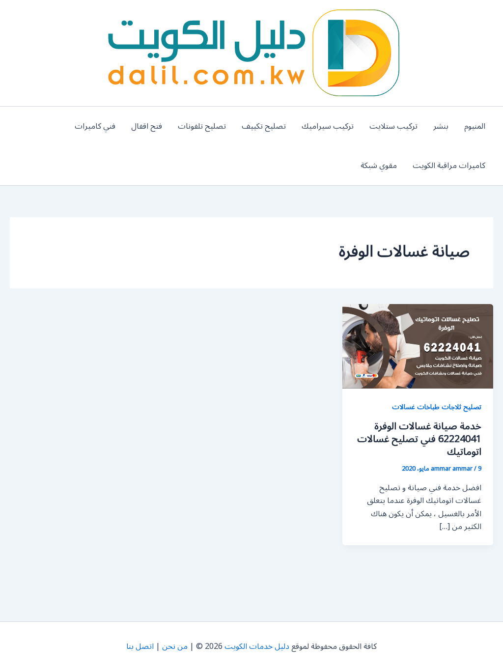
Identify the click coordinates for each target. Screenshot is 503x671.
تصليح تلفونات (202, 126)
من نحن (175, 646)
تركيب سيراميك (328, 126)
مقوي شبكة (379, 165)
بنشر (440, 126)
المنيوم (474, 126)
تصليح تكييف (264, 126)
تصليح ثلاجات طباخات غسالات (436, 407)
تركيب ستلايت (393, 126)
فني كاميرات (95, 126)
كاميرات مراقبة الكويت (449, 165)
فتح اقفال (146, 126)
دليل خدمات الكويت (256, 646)
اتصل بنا (140, 646)
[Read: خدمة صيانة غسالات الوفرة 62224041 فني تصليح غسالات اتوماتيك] (417, 345)
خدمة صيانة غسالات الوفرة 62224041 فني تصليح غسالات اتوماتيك (419, 439)
